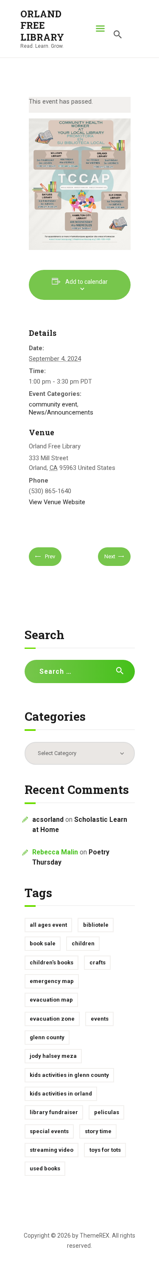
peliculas (106, 1112)
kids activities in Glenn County (69, 1075)
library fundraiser (54, 1112)
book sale (43, 943)
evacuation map (51, 1000)
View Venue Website (57, 502)
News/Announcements (61, 412)
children (83, 943)
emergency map (52, 981)
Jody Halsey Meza (53, 1056)
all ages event (48, 925)
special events (49, 1131)
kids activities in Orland (61, 1093)
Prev (49, 556)
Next (109, 556)
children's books (51, 962)
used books (45, 1168)
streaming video (51, 1150)
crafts (97, 962)
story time (98, 1131)
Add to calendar (86, 281)
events (100, 1019)
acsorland (48, 820)
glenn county (47, 1037)
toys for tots (105, 1150)
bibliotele (96, 925)
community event (53, 404)
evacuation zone (52, 1019)
